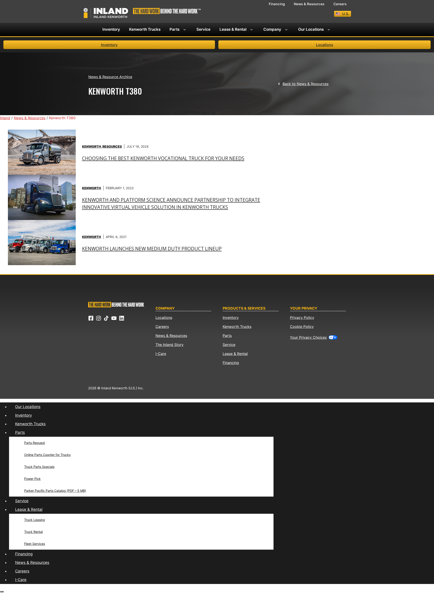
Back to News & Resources (305, 84)
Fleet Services (34, 544)
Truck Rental (33, 532)
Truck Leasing (34, 520)
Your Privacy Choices (308, 337)
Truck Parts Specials (39, 467)
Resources (112, 146)
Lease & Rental (232, 29)
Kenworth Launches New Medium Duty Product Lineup (152, 248)
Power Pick (32, 479)
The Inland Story (170, 344)
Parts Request (34, 443)
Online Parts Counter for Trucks (47, 455)
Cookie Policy (302, 326)
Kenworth (91, 146)
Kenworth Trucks (144, 29)
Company (272, 29)
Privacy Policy (302, 317)
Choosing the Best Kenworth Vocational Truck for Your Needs (163, 158)
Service (203, 29)
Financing (277, 4)
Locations (324, 44)
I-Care (161, 353)
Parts (174, 29)
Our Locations (311, 29)
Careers (340, 4)
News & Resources (309, 4)
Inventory (111, 29)
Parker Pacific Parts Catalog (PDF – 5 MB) (55, 491)
